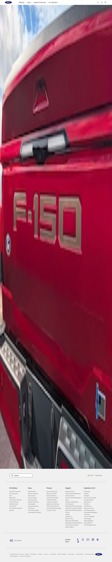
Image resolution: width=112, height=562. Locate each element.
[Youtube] (87, 540)
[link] (27, 554)
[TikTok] (78, 542)
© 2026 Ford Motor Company (16, 554)
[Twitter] (83, 540)
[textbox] (21, 475)
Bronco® (90, 475)
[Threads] (98, 540)
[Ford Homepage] (98, 554)
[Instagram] (93, 540)
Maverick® (98, 475)
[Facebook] (78, 540)
